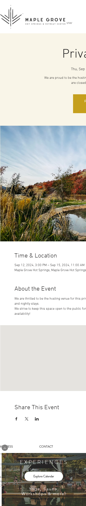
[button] (5, 448)
